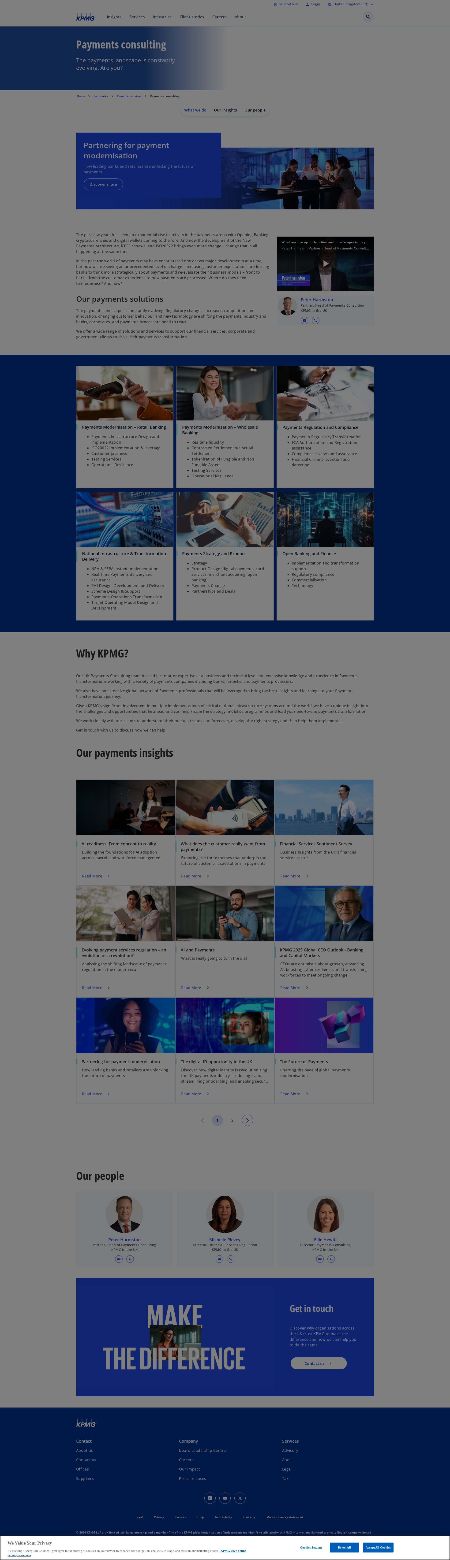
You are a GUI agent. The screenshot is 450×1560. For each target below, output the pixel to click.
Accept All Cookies (378, 1547)
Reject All (344, 1547)
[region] (225, 1548)
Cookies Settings (311, 1547)
